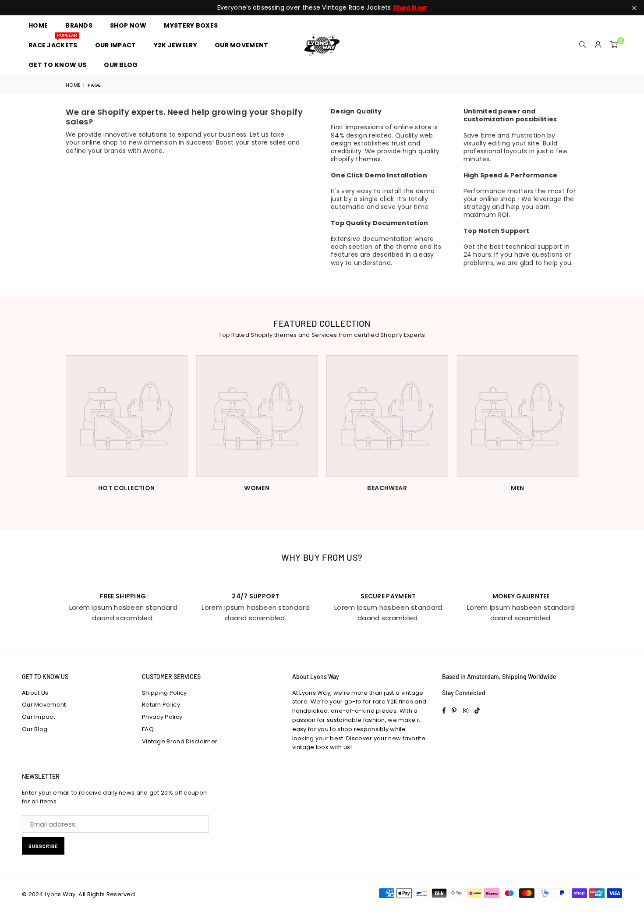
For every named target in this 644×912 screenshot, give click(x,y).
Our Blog (34, 729)
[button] (614, 45)
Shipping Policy (164, 693)
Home (73, 84)
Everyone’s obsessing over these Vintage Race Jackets (322, 7)
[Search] (583, 45)
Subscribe (43, 846)
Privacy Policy (162, 717)
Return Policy (161, 704)
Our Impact (38, 717)
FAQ (148, 729)
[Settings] (598, 45)
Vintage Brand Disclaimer (179, 741)
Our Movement (44, 704)
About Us (35, 693)
